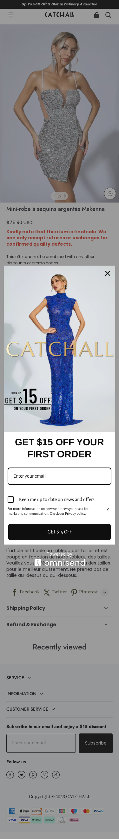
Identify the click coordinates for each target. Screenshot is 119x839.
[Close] (107, 273)
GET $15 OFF (60, 531)
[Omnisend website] (59, 559)
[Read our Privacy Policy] (107, 509)
